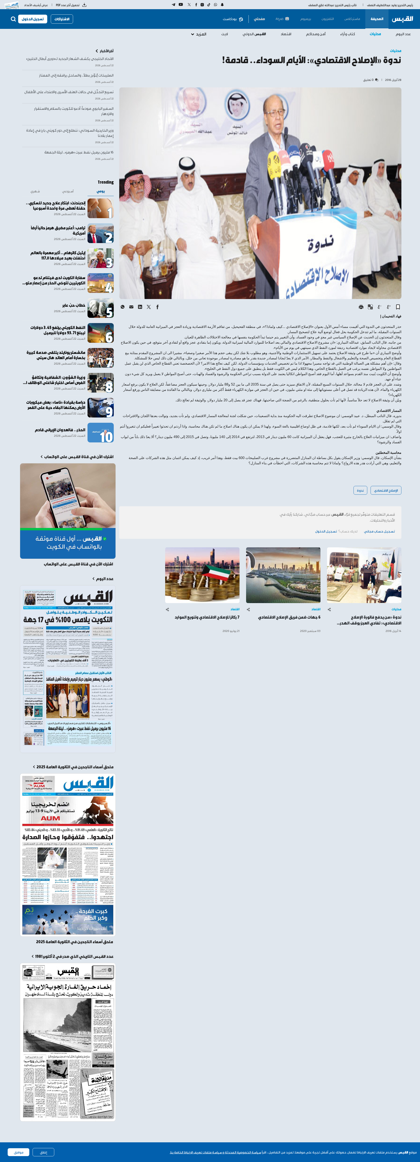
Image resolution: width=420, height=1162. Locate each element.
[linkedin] (140, 306)
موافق (18, 1152)
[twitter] (148, 306)
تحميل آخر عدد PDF (67, 5)
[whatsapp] (122, 306)
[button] (397, 306)
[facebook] (157, 306)
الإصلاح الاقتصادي (386, 490)
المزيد (201, 33)
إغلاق (43, 1152)
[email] (131, 306)
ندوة (360, 490)
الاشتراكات (61, 19)
